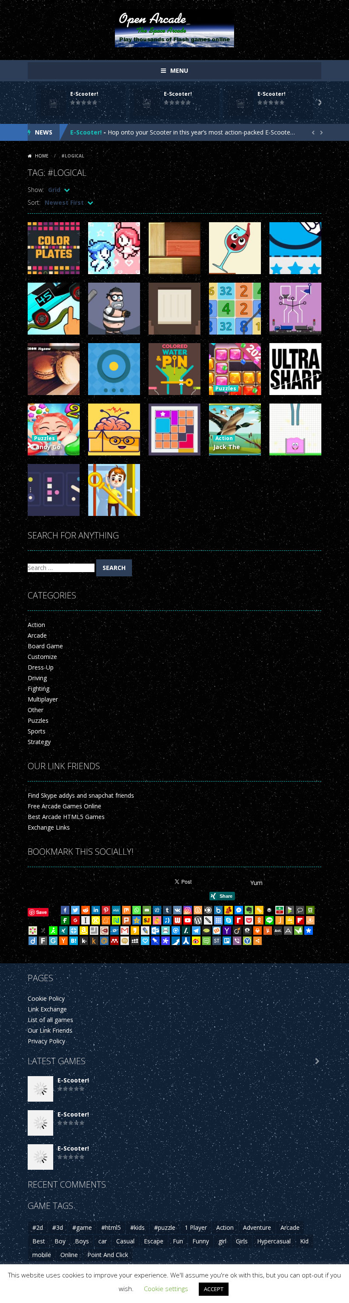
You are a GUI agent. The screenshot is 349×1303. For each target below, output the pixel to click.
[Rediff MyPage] (239, 920)
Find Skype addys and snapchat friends (81, 795)
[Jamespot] (279, 920)
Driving (37, 678)
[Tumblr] (167, 910)
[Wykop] (216, 930)
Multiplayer (43, 699)
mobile (41, 1255)
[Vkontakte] (177, 910)
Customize (42, 657)
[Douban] (310, 910)
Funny (200, 1241)
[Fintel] (65, 920)
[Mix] (126, 910)
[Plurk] (126, 920)
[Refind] (176, 930)
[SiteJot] (147, 920)
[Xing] (63, 930)
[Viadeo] (237, 930)
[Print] (257, 930)
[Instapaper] (85, 920)
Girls (242, 1241)
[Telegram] (196, 930)
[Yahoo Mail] (227, 930)
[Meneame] (106, 920)
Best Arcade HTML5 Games (66, 817)
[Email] (147, 910)
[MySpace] (135, 940)
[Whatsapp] (136, 910)
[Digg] (157, 910)
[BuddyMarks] (228, 910)
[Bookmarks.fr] (33, 930)
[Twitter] (75, 910)
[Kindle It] (94, 940)
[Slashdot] (186, 930)
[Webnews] (177, 920)
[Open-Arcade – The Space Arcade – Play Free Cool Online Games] (174, 27)
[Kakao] (135, 930)
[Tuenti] (167, 920)
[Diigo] (33, 940)
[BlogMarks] (290, 910)
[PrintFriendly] (165, 930)
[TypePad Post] (206, 930)
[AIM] (53, 930)
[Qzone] (136, 920)
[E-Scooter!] (40, 1088)
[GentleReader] (53, 940)
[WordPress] (198, 920)
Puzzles (225, 388)
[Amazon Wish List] (84, 930)
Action (224, 438)
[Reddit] (85, 910)
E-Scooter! (84, 93)
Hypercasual (274, 1241)
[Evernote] (249, 910)
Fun (178, 1241)
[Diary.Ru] (104, 930)
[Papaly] (145, 940)
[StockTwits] (216, 940)
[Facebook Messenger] (239, 910)
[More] (257, 940)
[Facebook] (65, 910)
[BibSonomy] (43, 930)
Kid (304, 1241)
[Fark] (43, 940)
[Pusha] (176, 940)
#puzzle (164, 1227)
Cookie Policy (46, 998)
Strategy (39, 742)
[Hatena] (73, 940)
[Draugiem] (310, 920)
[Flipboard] (300, 920)
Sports (37, 731)
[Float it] (73, 930)
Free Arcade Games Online (64, 806)
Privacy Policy (46, 1041)
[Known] (96, 920)
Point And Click (107, 1255)
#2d (37, 1227)
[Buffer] (269, 910)
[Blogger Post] (198, 910)
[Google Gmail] (124, 930)
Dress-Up (41, 667)
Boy (60, 1241)
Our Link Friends (50, 1030)
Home (42, 156)
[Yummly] (267, 930)
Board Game (45, 646)
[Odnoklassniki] (259, 920)
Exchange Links (49, 827)
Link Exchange (47, 1009)
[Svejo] (157, 920)
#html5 (111, 1227)
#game (82, 1227)
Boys (82, 1241)
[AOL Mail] (278, 930)
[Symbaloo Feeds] (218, 920)
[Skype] (228, 920)
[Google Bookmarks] (75, 920)
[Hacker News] (63, 940)
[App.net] (288, 930)
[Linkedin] (96, 910)
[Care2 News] (298, 930)
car (102, 1241)
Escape (153, 1241)
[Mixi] (124, 940)
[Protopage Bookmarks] (165, 940)
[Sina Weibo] (196, 940)
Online (69, 1255)
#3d (57, 1227)
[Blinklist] (208, 910)
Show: (36, 190)
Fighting (38, 688)
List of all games (50, 1020)
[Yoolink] (247, 940)
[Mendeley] (114, 940)
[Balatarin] (279, 910)
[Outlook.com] (155, 930)
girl (222, 1241)
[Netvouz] (116, 920)
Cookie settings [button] (166, 1288)
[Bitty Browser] (94, 930)
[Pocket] (249, 920)
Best (38, 1241)
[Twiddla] (208, 920)
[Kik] (84, 940)
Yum (256, 883)
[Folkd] (114, 930)
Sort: (34, 202)
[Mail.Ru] (104, 940)
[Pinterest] (106, 910)
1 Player (196, 1227)
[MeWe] (116, 910)
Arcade (37, 635)
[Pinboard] (155, 940)
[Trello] (227, 940)
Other (35, 710)
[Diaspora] (308, 930)
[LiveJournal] (145, 930)
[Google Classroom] (290, 920)
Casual (125, 1241)
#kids (137, 1227)
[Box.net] (218, 910)
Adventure (257, 1227)
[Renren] (186, 940)
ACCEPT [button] (213, 1289)
